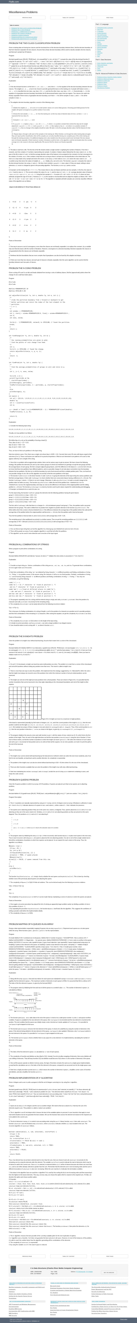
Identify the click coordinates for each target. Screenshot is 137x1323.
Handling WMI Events (15, 1309)
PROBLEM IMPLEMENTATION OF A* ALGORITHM (24, 39)
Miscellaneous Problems (103, 88)
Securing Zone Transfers (99, 1313)
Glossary (53, 1314)
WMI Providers (13, 1313)
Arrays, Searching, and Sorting (105, 63)
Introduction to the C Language (105, 27)
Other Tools (95, 1296)
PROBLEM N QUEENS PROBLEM (20, 35)
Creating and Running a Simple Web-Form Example (66, 1290)
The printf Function (102, 35)
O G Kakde (89, 1271)
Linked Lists (100, 66)
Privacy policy (123, 1319)
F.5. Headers (54, 1292)
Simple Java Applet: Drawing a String (20, 1294)
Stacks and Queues (102, 65)
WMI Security (13, 1315)
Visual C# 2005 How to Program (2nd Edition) (64, 1283)
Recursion (100, 49)
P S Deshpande (80, 1271)
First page (109, 17)
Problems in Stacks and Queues (105, 79)
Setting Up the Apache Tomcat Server (20, 1296)
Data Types (100, 29)
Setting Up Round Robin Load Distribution (104, 1304)
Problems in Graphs (102, 86)
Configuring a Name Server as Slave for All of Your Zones (109, 1306)
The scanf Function (102, 38)
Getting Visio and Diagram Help (60, 1305)
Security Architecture (98, 1291)
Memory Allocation (102, 47)
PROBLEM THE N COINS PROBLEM (20, 30)
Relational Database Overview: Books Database (65, 1288)
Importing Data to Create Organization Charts (64, 1310)
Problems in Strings (102, 82)
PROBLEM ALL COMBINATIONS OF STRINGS (23, 31)
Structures (99, 52)
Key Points (53, 1308)
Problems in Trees (102, 84)
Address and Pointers (102, 36)
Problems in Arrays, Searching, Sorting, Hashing (109, 77)
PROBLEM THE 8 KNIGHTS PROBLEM (21, 33)
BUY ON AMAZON (109, 1272)
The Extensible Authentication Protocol (104, 1287)
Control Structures (101, 33)
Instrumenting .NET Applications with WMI (22, 1311)
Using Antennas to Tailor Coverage (102, 1294)
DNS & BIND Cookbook (98, 1301)
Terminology (12, 1298)
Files (98, 56)
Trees (98, 68)
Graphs (99, 70)
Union (98, 54)
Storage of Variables (102, 45)
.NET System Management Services (20, 1301)
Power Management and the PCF (101, 1289)
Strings (99, 51)
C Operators (100, 31)
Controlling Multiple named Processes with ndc (106, 1309)
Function (99, 44)
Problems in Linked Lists (103, 80)
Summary (12, 1291)
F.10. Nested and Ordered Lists (59, 1295)
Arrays (99, 42)
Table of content (68, 17)
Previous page (27, 17)
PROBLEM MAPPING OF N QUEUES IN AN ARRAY (24, 37)
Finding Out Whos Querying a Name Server (105, 1311)
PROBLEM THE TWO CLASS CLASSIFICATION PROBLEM (26, 28)
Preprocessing (101, 40)
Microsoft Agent (55, 1286)
